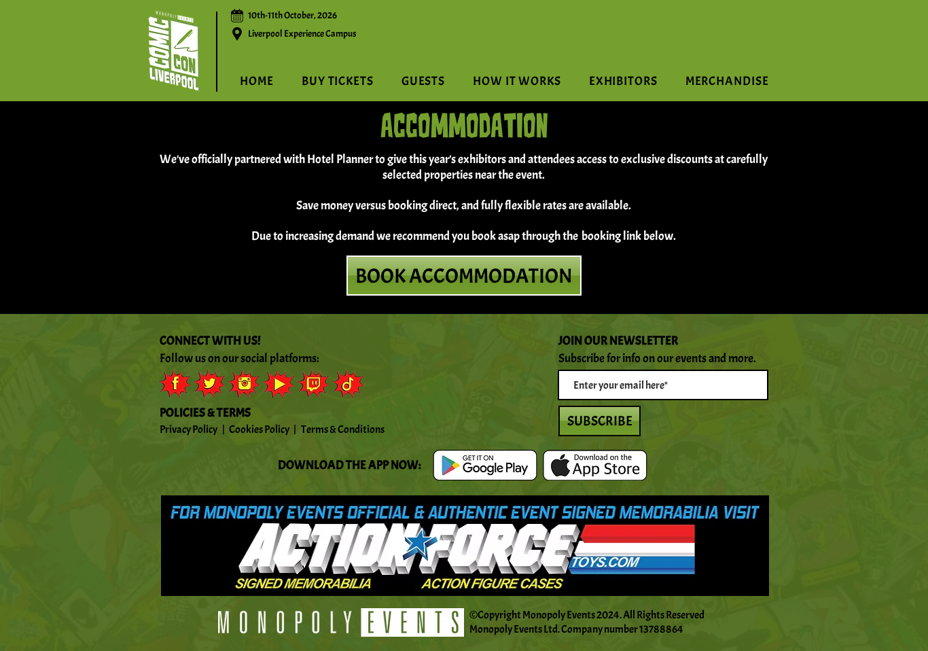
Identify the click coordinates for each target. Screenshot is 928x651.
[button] (517, 81)
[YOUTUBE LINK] (278, 384)
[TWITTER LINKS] (209, 384)
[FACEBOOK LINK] (175, 384)
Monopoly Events (558, 615)
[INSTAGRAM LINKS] (244, 384)
